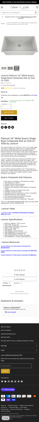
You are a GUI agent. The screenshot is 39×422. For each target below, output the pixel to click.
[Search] (35, 12)
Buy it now (9, 118)
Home (3, 23)
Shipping (26, 409)
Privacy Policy (5, 409)
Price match (23, 407)
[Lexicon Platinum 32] (4, 68)
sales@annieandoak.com (8, 333)
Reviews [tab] (5, 283)
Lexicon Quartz (9, 85)
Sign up (5, 371)
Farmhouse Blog (13, 407)
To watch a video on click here (17, 213)
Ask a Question (11, 312)
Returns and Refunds (16, 409)
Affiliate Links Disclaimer (26, 405)
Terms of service (5, 411)
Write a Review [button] (20, 275)
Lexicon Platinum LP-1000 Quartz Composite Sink (15, 246)
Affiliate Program (13, 405)
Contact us (4, 407)
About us (3, 405)
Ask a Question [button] (20, 279)
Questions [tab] (17, 283)
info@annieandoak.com (26, 17)
